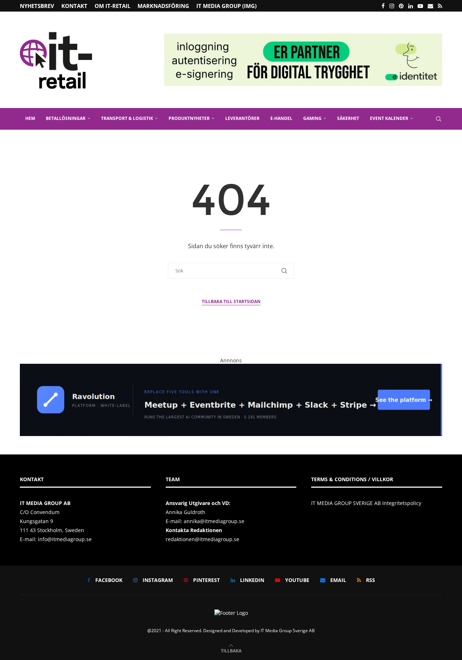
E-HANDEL (281, 118)
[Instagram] (391, 6)
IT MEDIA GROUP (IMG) (226, 5)
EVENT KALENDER (389, 118)
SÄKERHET (348, 118)
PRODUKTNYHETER (189, 118)
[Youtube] (420, 6)
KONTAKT (74, 5)
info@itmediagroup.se (65, 539)
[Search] (438, 118)
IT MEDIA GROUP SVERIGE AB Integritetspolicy (366, 503)
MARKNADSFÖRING (163, 5)
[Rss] (440, 6)
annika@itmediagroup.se (214, 521)
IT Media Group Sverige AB (288, 630)
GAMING (312, 118)
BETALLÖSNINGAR (66, 118)
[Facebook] (383, 6)
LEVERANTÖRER (242, 118)
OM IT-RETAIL (112, 5)
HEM (30, 118)
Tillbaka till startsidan (231, 301)
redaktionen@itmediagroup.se (202, 539)
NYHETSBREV (37, 5)
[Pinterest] (401, 6)
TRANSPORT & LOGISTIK (127, 118)
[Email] (430, 6)
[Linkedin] (410, 6)
